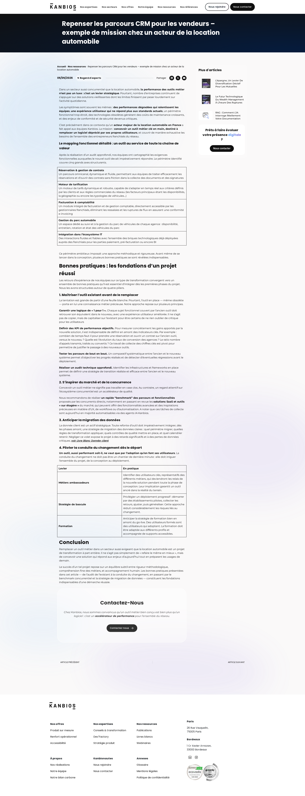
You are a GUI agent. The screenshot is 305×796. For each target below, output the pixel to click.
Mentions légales (147, 771)
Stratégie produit (104, 743)
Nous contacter (242, 6)
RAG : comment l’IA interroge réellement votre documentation (228, 115)
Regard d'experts (90, 78)
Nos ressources (167, 7)
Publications (144, 730)
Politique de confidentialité (153, 777)
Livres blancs (145, 737)
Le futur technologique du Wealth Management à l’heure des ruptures (229, 99)
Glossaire (142, 765)
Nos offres (128, 7)
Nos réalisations (60, 765)
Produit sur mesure (62, 730)
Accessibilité (58, 743)
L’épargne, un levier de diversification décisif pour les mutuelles (229, 83)
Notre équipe (145, 7)
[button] (171, 78)
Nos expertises (88, 7)
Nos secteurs (109, 7)
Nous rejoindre (102, 765)
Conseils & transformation (109, 730)
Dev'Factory (101, 737)
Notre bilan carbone (62, 777)
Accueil (61, 66)
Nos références (189, 7)
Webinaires (144, 743)
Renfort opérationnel (63, 737)
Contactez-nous (119, 627)
